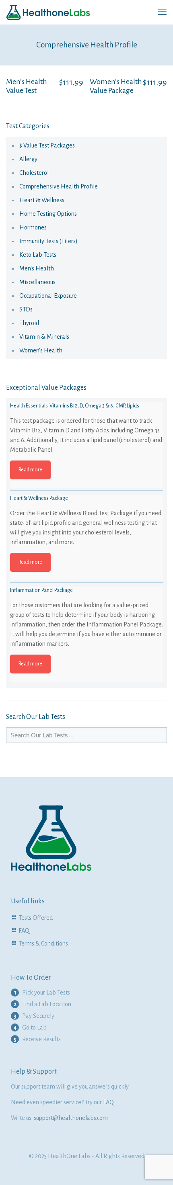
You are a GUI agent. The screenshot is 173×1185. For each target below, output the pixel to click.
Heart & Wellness (41, 200)
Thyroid (29, 323)
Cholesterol (34, 173)
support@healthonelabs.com (71, 1118)
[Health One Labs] (48, 12)
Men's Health (36, 268)
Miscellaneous (37, 282)
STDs (26, 309)
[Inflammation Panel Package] (86, 663)
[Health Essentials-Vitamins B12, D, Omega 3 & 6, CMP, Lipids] (86, 478)
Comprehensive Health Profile (58, 186)
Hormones (33, 227)
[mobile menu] (162, 12)
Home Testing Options (48, 214)
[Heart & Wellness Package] (86, 571)
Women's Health (40, 350)
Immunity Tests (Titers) (48, 241)
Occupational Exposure (48, 296)
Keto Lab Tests (37, 255)
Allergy (28, 159)
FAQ (24, 930)
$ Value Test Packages (47, 145)
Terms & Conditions (43, 943)
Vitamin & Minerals (44, 337)
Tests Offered (36, 918)
